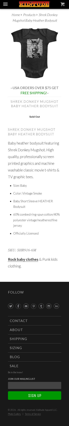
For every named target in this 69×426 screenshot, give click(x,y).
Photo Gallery (14, 414)
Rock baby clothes (23, 259)
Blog (15, 357)
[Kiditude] (34, 5)
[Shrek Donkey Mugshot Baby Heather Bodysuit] (34, 53)
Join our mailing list (21, 378)
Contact (19, 321)
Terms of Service (33, 414)
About (16, 330)
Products (29, 15)
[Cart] (63, 5)
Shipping (18, 339)
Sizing (16, 348)
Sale (14, 366)
